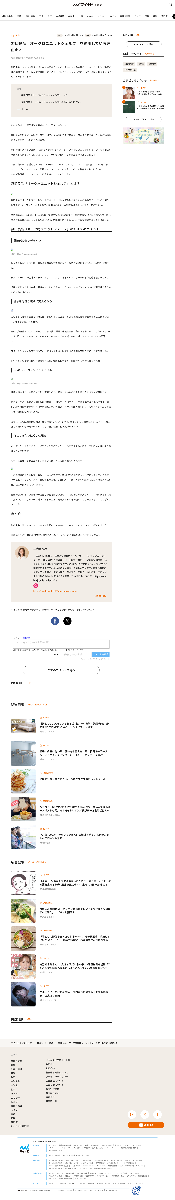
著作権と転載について (57, 1072)
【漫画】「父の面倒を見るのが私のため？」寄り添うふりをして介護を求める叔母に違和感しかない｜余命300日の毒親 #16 (75, 882)
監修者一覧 (51, 1101)
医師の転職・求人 (118, 1176)
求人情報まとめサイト (56, 1160)
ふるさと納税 (75, 1166)
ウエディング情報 (87, 1163)
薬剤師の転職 (78, 1176)
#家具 (22, 57)
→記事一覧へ (100, 596)
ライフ (137, 16)
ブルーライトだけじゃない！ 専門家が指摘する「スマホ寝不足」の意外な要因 (74, 993)
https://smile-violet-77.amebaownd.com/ (55, 591)
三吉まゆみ (40, 549)
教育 (50, 16)
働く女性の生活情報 (55, 1163)
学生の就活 (52, 1145)
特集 (155, 16)
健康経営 (91, 1183)
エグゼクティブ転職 (120, 1173)
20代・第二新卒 (82, 1173)
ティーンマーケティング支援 (120, 1160)
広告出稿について (55, 1080)
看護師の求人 (89, 1176)
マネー (90, 16)
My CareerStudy (88, 1166)
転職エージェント (105, 1173)
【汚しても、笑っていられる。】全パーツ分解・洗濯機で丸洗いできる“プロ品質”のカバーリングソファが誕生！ (75, 725)
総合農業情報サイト (114, 1163)
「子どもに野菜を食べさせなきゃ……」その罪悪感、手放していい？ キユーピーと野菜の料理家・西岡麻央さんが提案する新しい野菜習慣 (75, 938)
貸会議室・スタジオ (104, 1183)
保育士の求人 (130, 1176)
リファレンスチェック (135, 1183)
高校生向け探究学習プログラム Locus (76, 1155)
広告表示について (55, 1084)
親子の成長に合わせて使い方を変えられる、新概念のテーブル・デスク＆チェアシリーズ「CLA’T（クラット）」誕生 (73, 753)
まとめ (24, 109)
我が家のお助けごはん (50, 814)
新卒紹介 (93, 1173)
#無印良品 (15, 57)
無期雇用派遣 (142, 1176)
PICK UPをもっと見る (143, 44)
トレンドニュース (48, 1000)
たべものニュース (48, 944)
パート (61, 1148)
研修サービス (53, 1183)
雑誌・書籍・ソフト (71, 1163)
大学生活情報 (137, 1160)
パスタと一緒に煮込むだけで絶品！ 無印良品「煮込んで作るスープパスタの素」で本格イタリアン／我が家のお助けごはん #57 (75, 808)
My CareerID (101, 1166)
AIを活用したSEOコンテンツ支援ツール (78, 1168)
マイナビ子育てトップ (21, 1042)
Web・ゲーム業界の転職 (65, 1173)
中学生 (71, 16)
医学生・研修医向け (92, 1145)
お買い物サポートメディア (134, 1166)
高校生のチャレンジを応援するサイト (95, 1160)
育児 (41, 16)
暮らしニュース (47, 731)
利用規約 (50, 1068)
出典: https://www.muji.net (24, 254)
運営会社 (50, 1097)
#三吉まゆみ (38, 57)
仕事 (81, 16)
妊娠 (19, 16)
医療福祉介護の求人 (55, 1150)
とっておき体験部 (20, 1126)
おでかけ (101, 16)
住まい (113, 16)
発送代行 (83, 1183)
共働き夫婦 (7, 16)
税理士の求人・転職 (55, 1176)
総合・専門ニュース (73, 1160)
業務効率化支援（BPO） (68, 1183)
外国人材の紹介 (80, 1178)
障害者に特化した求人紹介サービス (96, 1148)
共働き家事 (125, 16)
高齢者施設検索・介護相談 (103, 1168)
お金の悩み (45, 842)
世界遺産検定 (100, 1163)
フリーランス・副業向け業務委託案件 (123, 1148)
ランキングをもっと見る (143, 119)
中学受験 (60, 16)
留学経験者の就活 (65, 1145)
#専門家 (29, 57)
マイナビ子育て (129, 1163)
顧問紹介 (68, 1176)
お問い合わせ (52, 1088)
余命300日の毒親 (48, 889)
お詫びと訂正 (52, 1092)
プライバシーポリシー (57, 1076)
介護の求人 (52, 1178)
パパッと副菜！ (47, 916)
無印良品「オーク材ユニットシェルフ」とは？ (44, 95)
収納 (51, 1042)
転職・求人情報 (107, 1145)
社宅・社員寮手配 (119, 1183)
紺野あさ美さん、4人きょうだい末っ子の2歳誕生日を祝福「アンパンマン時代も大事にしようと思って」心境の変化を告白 (75, 966)
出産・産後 (30, 16)
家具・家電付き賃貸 (55, 1168)
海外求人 (118, 1145)
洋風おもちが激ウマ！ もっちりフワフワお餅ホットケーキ (73, 779)
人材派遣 (52, 1173)
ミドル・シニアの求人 (73, 1148)
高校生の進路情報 (55, 1155)
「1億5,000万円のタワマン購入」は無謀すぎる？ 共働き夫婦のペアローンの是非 (74, 836)
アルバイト (52, 1148)
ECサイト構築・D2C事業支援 (58, 1166)
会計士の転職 (134, 1173)
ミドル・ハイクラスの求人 (133, 1145)
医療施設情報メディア (115, 1166)
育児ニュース (46, 972)
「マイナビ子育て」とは (58, 1060)
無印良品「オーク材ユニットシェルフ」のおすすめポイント (51, 102)
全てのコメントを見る (61, 670)
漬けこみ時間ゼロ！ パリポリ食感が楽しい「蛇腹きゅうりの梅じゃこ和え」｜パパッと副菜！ (75, 910)
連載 (147, 16)
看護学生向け (78, 1145)
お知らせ (50, 1064)
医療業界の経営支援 (65, 1178)
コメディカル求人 (103, 1176)
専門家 (164, 16)
